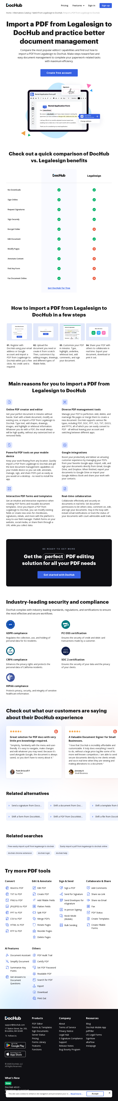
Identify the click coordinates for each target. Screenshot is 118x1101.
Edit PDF (41, 888)
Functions (37, 1049)
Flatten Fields (44, 906)
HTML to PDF (17, 924)
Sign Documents (40, 1031)
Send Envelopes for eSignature (74, 902)
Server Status (38, 1034)
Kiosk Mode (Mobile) (70, 917)
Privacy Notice (66, 1031)
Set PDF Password (46, 967)
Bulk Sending (70, 925)
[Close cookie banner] (109, 1092)
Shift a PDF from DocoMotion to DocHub (69, 816)
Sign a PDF (69, 888)
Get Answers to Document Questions (18, 980)
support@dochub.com (15, 1025)
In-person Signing (73, 909)
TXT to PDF (16, 894)
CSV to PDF (16, 918)
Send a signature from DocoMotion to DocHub (28, 805)
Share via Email (98, 900)
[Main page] (14, 5)
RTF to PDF (16, 931)
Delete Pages (44, 937)
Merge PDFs (43, 918)
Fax (93, 906)
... (75, 1094)
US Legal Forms (94, 1034)
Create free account (59, 73)
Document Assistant (20, 955)
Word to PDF (16, 888)
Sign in (91, 5)
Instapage (91, 1045)
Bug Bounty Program (69, 1049)
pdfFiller (90, 1031)
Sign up (106, 5)
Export (40, 986)
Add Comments (99, 888)
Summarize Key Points (18, 969)
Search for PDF (45, 979)
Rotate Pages (44, 924)
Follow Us (12, 1035)
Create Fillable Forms (98, 926)
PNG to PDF (16, 900)
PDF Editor (37, 1023)
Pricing (64, 5)
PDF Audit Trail (44, 955)
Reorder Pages (44, 931)
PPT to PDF (16, 912)
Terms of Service (67, 1027)
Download (42, 992)
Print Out (41, 998)
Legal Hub (64, 1034)
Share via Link (98, 894)
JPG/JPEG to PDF (18, 906)
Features (77, 5)
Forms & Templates (42, 1027)
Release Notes (66, 1045)
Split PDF (41, 912)
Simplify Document (19, 961)
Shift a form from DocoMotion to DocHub (28, 816)
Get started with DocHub (59, 574)
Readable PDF (44, 973)
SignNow (90, 1038)
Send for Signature (73, 894)
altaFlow (90, 1042)
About (62, 1023)
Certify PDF (43, 961)
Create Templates (100, 918)
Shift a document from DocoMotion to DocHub (69, 805)
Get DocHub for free (59, 288)
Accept (95, 1094)
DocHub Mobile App (96, 1027)
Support (63, 1042)
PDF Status (97, 912)
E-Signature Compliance (71, 1038)
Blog (88, 1023)
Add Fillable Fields (46, 900)
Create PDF (43, 894)
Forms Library (39, 1042)
